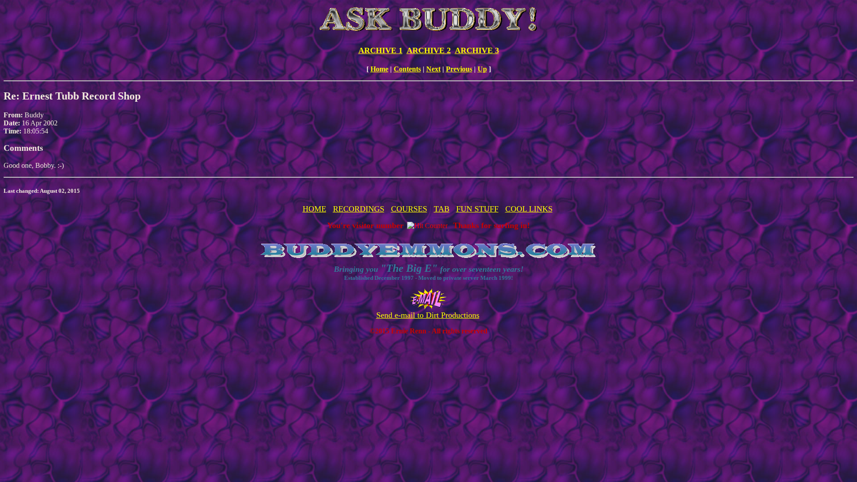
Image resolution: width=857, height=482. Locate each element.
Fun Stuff (477, 208)
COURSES (409, 208)
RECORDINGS (358, 208)
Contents (407, 69)
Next (433, 69)
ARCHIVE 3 (477, 50)
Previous (459, 69)
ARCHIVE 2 (429, 50)
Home (379, 69)
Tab (441, 208)
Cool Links (529, 208)
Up (482, 69)
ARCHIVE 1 (380, 50)
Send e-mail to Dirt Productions (427, 315)
